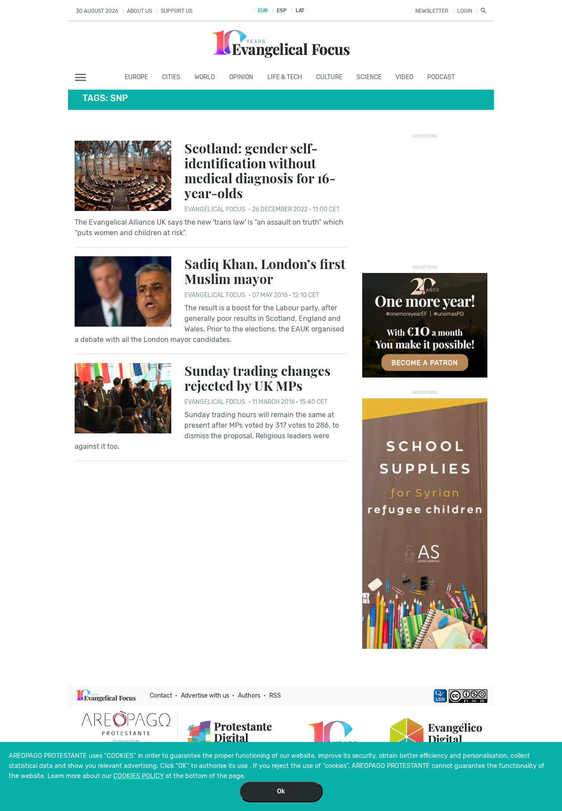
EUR (263, 10)
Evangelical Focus (214, 209)
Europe (136, 77)
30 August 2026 (97, 11)
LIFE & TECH (284, 77)
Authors (249, 695)
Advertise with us (205, 695)
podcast (441, 77)
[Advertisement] (428, 197)
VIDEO (404, 77)
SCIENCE (369, 77)
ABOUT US (139, 11)
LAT (299, 10)
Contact (161, 695)
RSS (275, 695)
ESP (281, 10)
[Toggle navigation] (83, 78)
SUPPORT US (176, 11)
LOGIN (464, 11)
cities (171, 77)
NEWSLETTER (431, 11)
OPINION (241, 77)
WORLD (205, 77)
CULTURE (329, 77)
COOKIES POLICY (138, 776)
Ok (281, 791)
